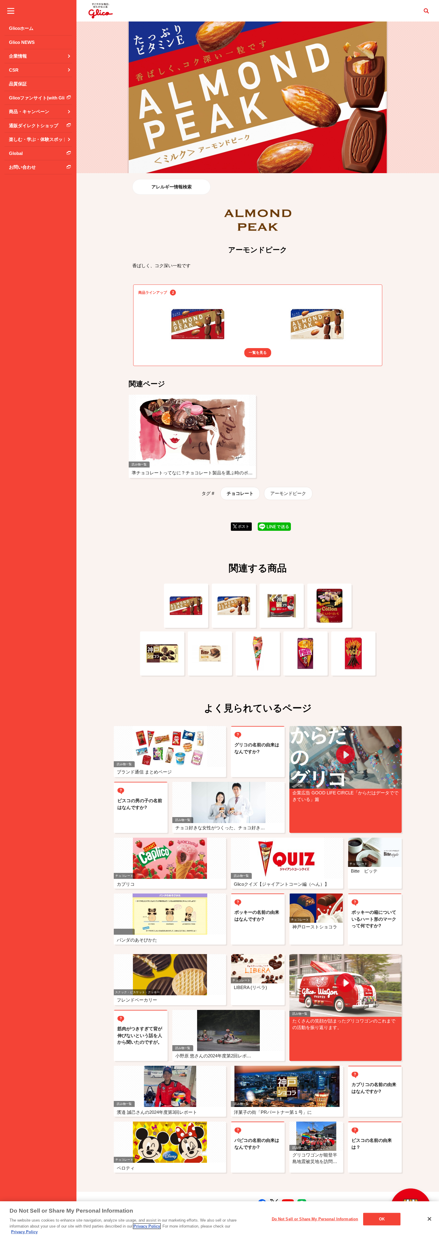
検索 (426, 11)
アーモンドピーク (288, 493)
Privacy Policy (146, 1226)
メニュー (11, 10)
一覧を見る (258, 352)
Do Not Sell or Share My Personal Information (315, 1219)
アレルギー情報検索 (171, 186)
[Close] (429, 1218)
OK (382, 1219)
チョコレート (240, 493)
